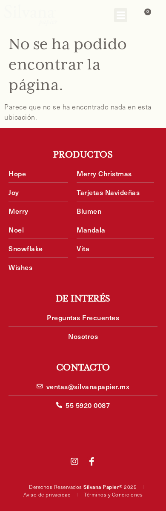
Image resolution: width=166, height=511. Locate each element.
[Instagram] (74, 461)
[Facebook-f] (91, 461)
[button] (120, 15)
